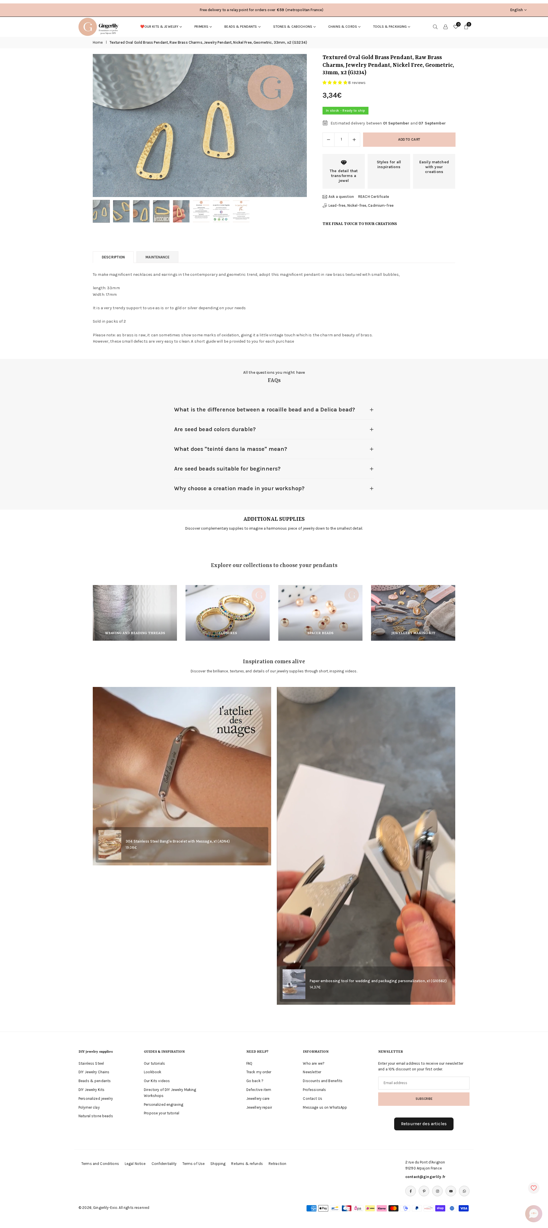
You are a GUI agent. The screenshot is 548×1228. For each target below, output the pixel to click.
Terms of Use (193, 1163)
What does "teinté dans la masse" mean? (230, 449)
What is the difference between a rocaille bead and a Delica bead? (264, 409)
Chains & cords (342, 27)
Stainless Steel (91, 1063)
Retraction (277, 1163)
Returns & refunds (247, 1163)
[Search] (435, 27)
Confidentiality (164, 1163)
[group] (200, 125)
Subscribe (424, 1099)
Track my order (258, 1072)
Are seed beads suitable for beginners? (227, 468)
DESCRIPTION (113, 257)
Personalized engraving (163, 1104)
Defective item (258, 1090)
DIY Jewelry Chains (94, 1072)
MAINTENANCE (157, 257)
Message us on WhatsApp (325, 1107)
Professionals (314, 1090)
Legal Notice (135, 1163)
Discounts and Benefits (322, 1081)
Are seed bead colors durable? (215, 429)
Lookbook (152, 1072)
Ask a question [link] (341, 196)
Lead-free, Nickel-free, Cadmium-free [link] (361, 205)
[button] (293, 125)
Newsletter (312, 1072)
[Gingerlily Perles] (99, 26)
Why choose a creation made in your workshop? (239, 488)
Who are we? (314, 1063)
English (516, 10)
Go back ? (254, 1081)
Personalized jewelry (95, 1098)
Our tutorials (154, 1063)
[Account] (445, 27)
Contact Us (312, 1098)
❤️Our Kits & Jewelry (159, 27)
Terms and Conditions (100, 1163)
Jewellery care (258, 1098)
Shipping (217, 1163)
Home (98, 42)
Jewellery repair (259, 1107)
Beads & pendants (240, 27)
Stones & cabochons (293, 27)
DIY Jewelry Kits (91, 1090)
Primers (201, 27)
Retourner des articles (424, 1123)
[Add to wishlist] (533, 1188)
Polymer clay (89, 1107)
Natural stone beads (95, 1116)
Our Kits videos (157, 1081)
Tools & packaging (390, 27)
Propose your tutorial (161, 1113)
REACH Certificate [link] (373, 196)
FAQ (249, 1063)
